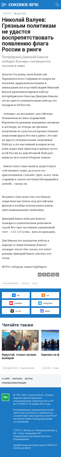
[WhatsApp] (57, 274)
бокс (35, 283)
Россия (25, 283)
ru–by (18, 310)
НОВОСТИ (7, 13)
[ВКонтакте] (40, 274)
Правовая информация (14, 383)
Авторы (29, 379)
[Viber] (53, 274)
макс (47, 310)
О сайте (6, 379)
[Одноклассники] (44, 274)
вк (18, 295)
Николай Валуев (10, 283)
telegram (47, 303)
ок (47, 295)
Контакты (17, 379)
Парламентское (10, 368)
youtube (18, 303)
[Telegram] (48, 274)
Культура (46, 368)
